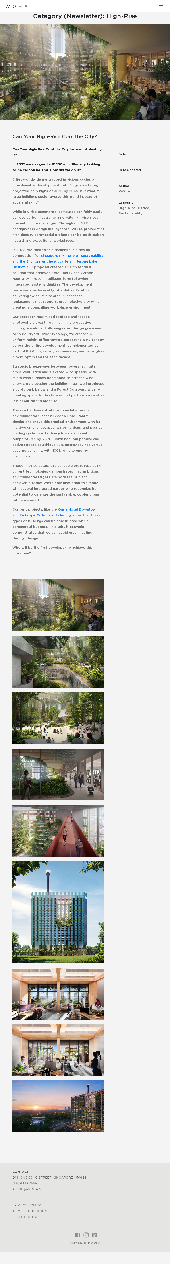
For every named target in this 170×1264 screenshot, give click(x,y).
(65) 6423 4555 (24, 1183)
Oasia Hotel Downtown (78, 509)
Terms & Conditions (30, 1211)
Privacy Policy (26, 1205)
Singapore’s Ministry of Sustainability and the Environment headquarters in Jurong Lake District (57, 261)
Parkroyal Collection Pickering (45, 515)
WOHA (125, 191)
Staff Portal (25, 1217)
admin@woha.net (29, 1189)
